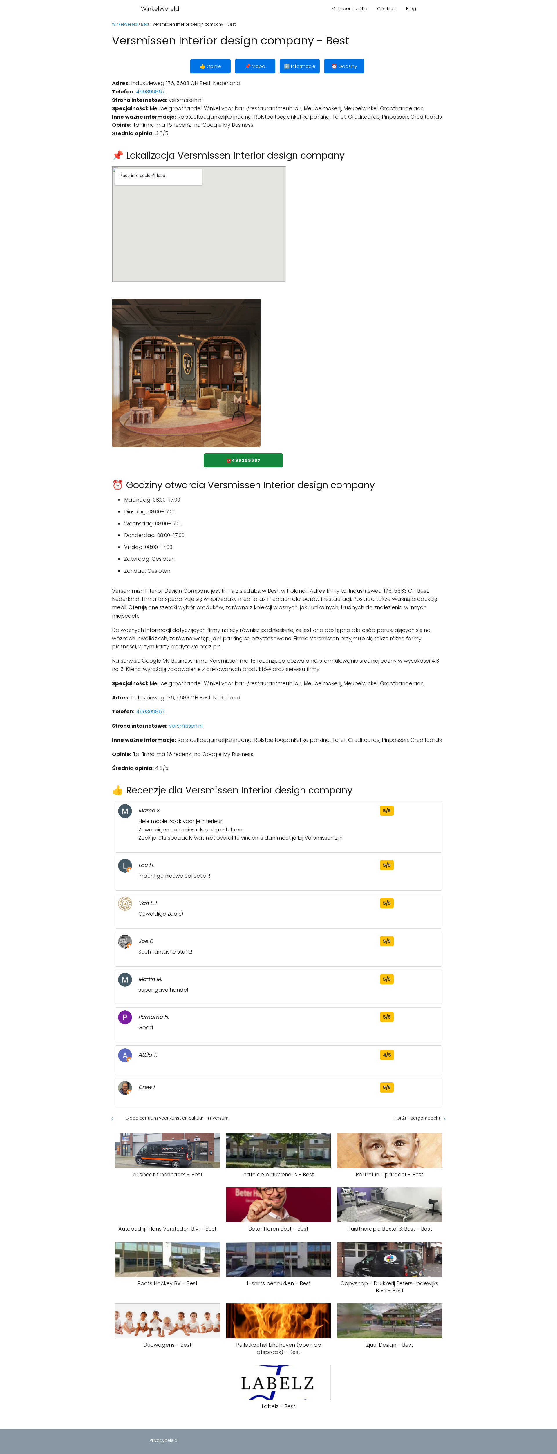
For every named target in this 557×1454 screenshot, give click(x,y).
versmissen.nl (185, 725)
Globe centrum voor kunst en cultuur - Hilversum (177, 1118)
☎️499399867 (243, 460)
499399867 (150, 91)
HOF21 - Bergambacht (417, 1118)
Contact (386, 8)
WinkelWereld (160, 9)
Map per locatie (349, 8)
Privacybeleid (163, 1440)
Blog (411, 8)
